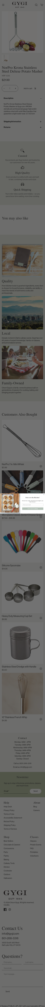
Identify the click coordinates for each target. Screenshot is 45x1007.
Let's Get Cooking (33, 508)
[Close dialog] (43, 494)
